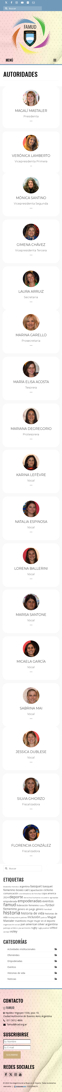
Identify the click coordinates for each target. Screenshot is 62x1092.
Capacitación (36, 890)
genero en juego (26, 909)
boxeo (20, 890)
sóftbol (53, 927)
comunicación (10, 893)
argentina (25, 886)
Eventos (11, 967)
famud (9, 904)
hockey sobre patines (17, 917)
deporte (16, 896)
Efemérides (13, 955)
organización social (11, 924)
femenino (34, 905)
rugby (34, 927)
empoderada (10, 901)
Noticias (11, 978)
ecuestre (45, 897)
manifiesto (20, 920)
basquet (36, 886)
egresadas (54, 897)
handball (48, 909)
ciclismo (48, 890)
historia (11, 912)
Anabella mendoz (11, 887)
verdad (6, 932)
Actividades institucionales (21, 949)
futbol (42, 905)
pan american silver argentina (39, 924)
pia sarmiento (25, 928)
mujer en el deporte (44, 920)
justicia (44, 917)
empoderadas (30, 900)
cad (26, 890)
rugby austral (43, 928)
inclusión (33, 917)
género (39, 909)
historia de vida (32, 913)
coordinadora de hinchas (30, 893)
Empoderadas (14, 961)
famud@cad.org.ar (16, 1024)
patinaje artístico (10, 928)
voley (13, 931)
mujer (30, 920)
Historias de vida (16, 973)
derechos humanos (32, 897)
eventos (48, 901)
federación (22, 905)
